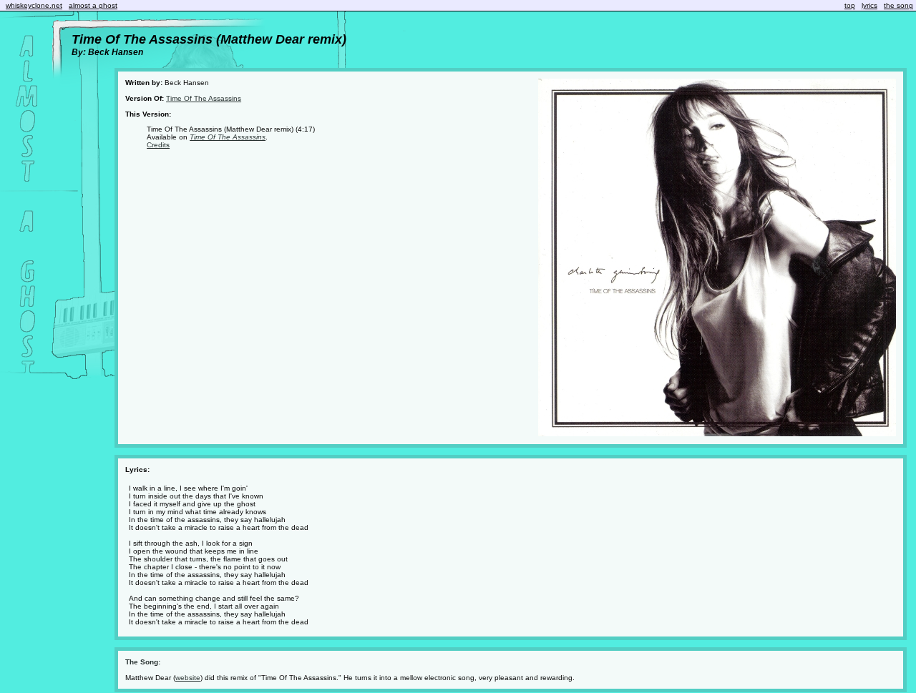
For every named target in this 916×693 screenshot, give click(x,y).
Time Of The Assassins (203, 98)
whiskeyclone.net (34, 5)
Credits (158, 145)
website (187, 678)
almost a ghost (93, 5)
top (849, 5)
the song (898, 5)
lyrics (869, 5)
